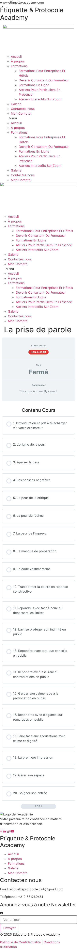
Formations (19, 66)
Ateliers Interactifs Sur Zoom (40, 99)
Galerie (16, 104)
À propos (18, 61)
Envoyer (9, 928)
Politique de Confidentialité (20, 942)
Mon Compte (20, 113)
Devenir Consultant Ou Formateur (44, 80)
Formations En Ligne (34, 85)
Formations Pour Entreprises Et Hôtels (44, 231)
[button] (38, 118)
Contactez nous (23, 109)
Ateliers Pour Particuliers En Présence (44, 245)
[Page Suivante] (54, 806)
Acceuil (16, 56)
